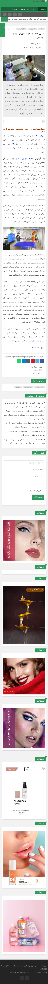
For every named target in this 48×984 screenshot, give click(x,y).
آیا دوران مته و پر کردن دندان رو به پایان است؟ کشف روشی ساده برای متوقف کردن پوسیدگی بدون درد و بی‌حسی (24, 415)
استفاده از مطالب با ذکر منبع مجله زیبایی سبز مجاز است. (28, 972)
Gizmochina (35, 347)
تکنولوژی (21, 29)
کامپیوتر (32, 29)
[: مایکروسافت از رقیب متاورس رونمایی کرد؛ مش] (5, 51)
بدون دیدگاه (37, 373)
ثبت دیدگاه (38, 497)
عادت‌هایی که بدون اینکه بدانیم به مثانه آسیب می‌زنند (27, 19)
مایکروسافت (39, 136)
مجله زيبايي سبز (24, 158)
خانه (41, 29)
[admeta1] (24, 122)
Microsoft (39, 387)
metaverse (28, 387)
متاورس (11, 144)
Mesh (18, 387)
